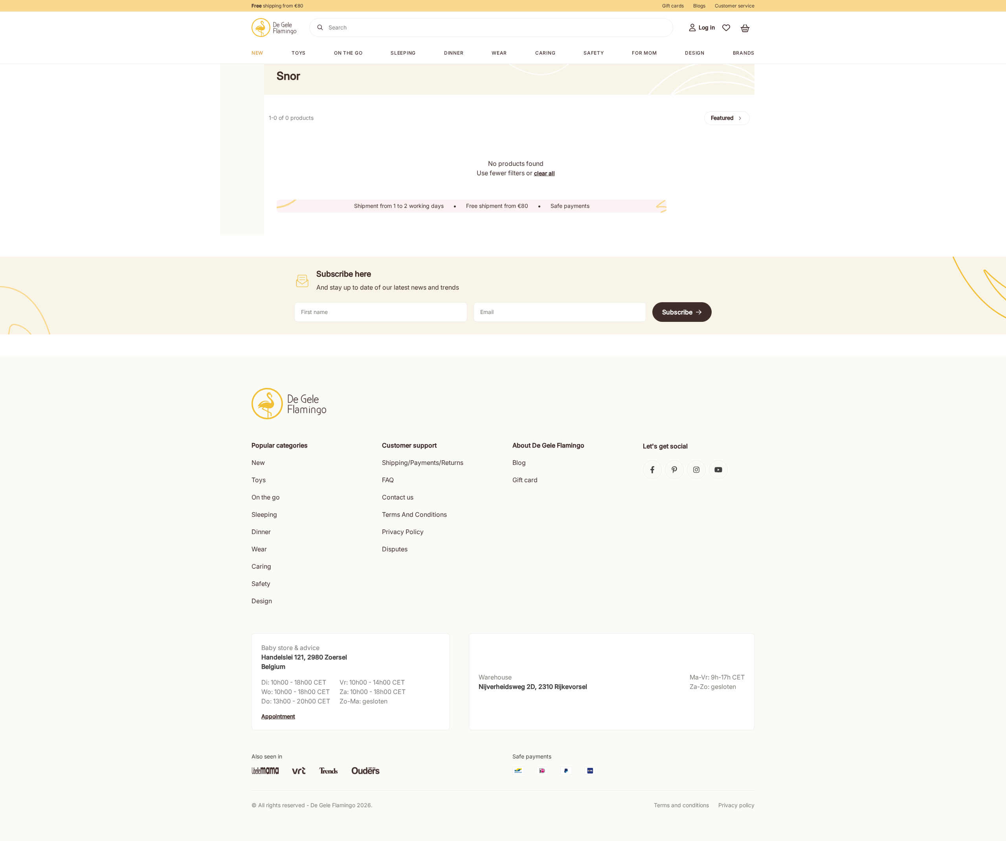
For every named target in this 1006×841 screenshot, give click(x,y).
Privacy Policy (403, 532)
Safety (594, 53)
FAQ (388, 480)
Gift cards (673, 6)
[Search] (320, 27)
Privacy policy (736, 805)
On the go (266, 497)
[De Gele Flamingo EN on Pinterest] (674, 469)
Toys (299, 53)
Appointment (278, 716)
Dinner (453, 53)
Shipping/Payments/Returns (422, 462)
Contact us (397, 497)
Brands (743, 53)
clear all (544, 173)
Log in (707, 27)
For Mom (644, 53)
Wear (499, 53)
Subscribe (677, 312)
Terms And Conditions (414, 514)
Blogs (699, 6)
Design (694, 53)
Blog (519, 462)
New (257, 53)
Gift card (525, 480)
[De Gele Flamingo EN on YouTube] (718, 469)
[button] (726, 27)
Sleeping (403, 53)
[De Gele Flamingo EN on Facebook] (652, 469)
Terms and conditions (681, 805)
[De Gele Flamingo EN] (274, 27)
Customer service (734, 6)
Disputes (395, 549)
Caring (545, 53)
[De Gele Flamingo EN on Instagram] (696, 469)
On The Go (348, 53)
